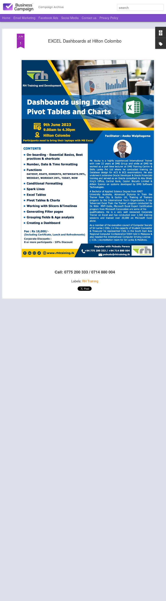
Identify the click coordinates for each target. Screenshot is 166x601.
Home (6, 18)
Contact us (89, 18)
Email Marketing (24, 18)
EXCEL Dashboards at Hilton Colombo (84, 41)
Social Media (70, 18)
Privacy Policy (108, 18)
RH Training (90, 281)
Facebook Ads (48, 18)
